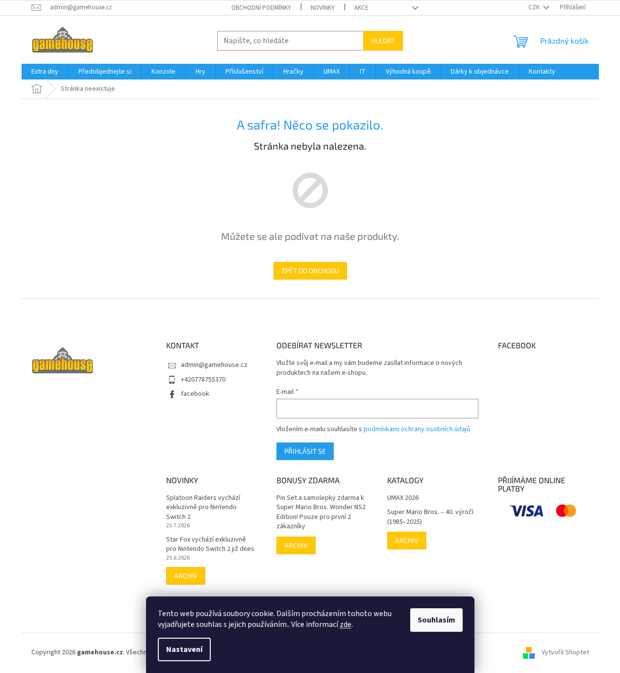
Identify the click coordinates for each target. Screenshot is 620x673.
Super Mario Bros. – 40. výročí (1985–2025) (430, 517)
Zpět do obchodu (310, 270)
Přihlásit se (305, 451)
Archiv (186, 575)
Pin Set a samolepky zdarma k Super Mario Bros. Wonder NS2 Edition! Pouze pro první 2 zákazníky (321, 512)
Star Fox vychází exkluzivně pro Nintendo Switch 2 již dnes (210, 544)
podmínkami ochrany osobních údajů (417, 429)
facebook (195, 394)
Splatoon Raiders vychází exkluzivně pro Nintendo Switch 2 (203, 507)
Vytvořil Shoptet (565, 652)
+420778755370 (203, 380)
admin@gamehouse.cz (214, 365)
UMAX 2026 (403, 498)
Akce (361, 7)
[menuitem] (45, 71)
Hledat (383, 40)
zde (345, 624)
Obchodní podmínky (261, 7)
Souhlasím (436, 620)
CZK (534, 7)
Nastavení (184, 649)
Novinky (323, 7)
